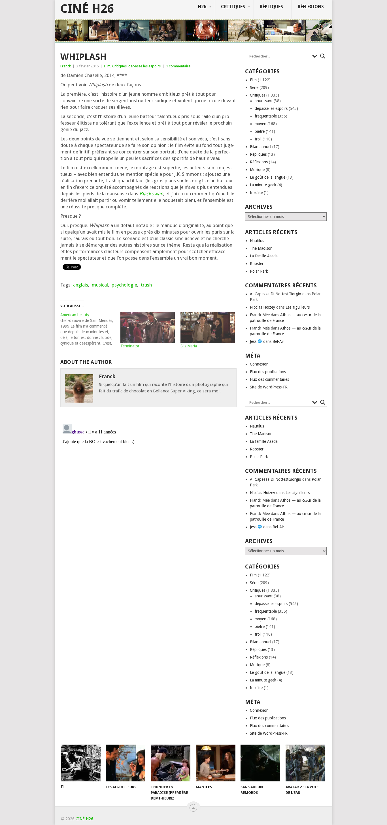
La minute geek (263, 185)
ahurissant (264, 101)
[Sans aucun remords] (260, 763)
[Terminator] (147, 327)
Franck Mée (260, 315)
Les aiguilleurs (298, 307)
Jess (254, 341)
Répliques (271, 6)
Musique (257, 169)
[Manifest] (215, 763)
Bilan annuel (260, 146)
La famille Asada (264, 256)
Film (107, 66)
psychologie (124, 285)
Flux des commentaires (269, 379)
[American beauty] (90, 329)
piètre (260, 131)
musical (100, 285)
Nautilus (257, 240)
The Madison (261, 248)
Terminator (129, 346)
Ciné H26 (87, 9)
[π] (81, 763)
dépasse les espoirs (144, 66)
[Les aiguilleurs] (125, 763)
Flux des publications (268, 371)
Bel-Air (278, 341)
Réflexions (311, 6)
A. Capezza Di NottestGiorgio (275, 294)
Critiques (233, 6)
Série (254, 87)
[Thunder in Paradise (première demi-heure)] (170, 763)
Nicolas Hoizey (262, 307)
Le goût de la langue (267, 177)
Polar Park (259, 271)
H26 (202, 6)
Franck (65, 66)
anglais (80, 285)
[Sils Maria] (207, 327)
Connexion (259, 364)
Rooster (256, 263)
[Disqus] (148, 493)
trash (146, 285)
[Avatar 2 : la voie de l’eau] (305, 763)
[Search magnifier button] (323, 56)
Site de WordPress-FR (269, 387)
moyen (260, 123)
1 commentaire (178, 66)
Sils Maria (188, 346)
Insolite (256, 192)
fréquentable (266, 116)
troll (258, 139)
